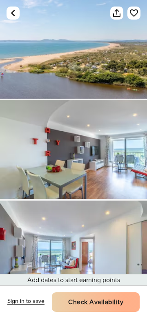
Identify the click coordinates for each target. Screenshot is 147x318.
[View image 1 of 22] (73, 49)
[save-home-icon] (133, 13)
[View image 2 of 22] (73, 149)
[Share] (116, 13)
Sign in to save (26, 301)
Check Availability (95, 302)
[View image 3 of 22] (73, 250)
